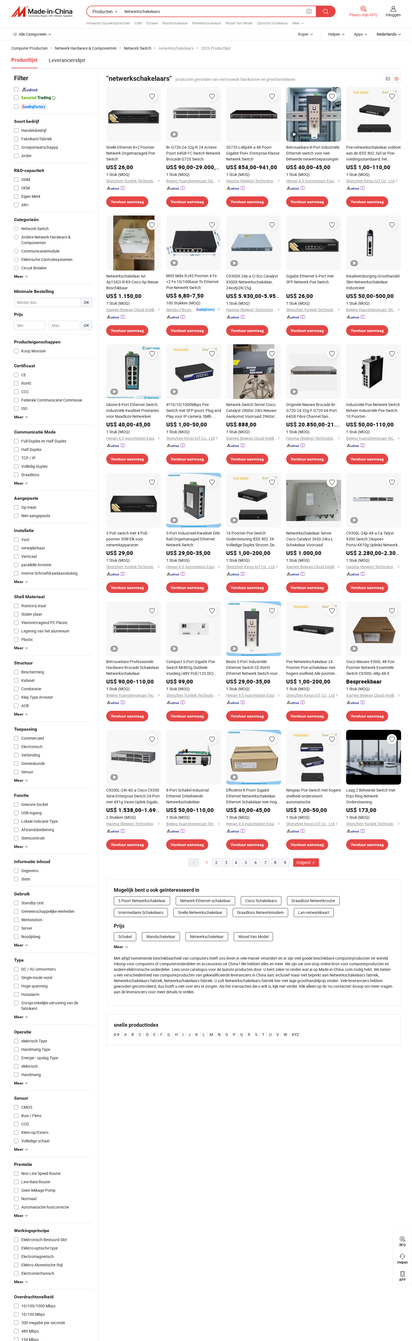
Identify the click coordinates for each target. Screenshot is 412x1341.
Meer (118, 947)
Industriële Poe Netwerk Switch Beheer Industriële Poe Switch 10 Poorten (373, 410)
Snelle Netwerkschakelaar (200, 912)
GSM (138, 23)
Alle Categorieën (33, 34)
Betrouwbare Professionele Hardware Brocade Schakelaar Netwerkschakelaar (132, 667)
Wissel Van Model (239, 23)
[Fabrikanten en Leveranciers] (41, 11)
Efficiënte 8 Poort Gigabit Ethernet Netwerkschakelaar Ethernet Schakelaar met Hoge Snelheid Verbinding (252, 796)
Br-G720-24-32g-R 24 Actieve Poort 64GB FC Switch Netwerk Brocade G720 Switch (193, 153)
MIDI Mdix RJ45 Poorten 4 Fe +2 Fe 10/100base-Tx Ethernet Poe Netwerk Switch (192, 281)
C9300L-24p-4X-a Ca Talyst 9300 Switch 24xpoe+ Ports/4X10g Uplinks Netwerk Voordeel (372, 539)
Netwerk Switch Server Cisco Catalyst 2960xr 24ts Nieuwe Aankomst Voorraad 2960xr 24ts (251, 410)
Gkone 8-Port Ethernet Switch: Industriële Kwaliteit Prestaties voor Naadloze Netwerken (132, 410)
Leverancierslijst (67, 60)
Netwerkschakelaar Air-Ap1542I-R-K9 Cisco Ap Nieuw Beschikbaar (132, 281)
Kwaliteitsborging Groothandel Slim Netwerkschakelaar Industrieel (372, 281)
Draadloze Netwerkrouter (313, 900)
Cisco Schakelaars (261, 900)
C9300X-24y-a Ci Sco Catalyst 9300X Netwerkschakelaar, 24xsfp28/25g (252, 281)
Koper (303, 34)
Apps (358, 34)
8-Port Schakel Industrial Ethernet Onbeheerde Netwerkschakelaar (187, 795)
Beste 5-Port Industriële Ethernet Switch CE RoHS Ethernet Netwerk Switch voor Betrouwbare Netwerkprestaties (252, 667)
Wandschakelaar (175, 23)
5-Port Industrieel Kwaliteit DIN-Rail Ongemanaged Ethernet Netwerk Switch (193, 538)
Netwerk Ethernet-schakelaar (205, 900)
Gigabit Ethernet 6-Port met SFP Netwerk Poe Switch (310, 279)
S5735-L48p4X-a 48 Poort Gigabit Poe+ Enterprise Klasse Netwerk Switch (252, 153)
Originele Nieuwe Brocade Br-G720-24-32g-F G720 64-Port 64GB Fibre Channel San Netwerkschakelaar (311, 410)
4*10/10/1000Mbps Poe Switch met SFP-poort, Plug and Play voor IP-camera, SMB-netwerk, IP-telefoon (193, 410)
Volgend (303, 862)
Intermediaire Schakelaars (140, 912)
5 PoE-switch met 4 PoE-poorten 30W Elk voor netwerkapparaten (127, 538)
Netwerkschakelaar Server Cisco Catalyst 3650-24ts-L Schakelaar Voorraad (309, 538)
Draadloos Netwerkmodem (260, 912)
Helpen (334, 34)
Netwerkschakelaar (206, 23)
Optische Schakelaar (272, 23)
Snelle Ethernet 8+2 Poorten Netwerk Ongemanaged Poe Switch (130, 153)
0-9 (116, 1034)
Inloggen (393, 14)
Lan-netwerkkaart (313, 912)
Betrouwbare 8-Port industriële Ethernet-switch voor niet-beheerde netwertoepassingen (312, 153)
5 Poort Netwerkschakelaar (142, 900)
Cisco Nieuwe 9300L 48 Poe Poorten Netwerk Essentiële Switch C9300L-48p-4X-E (370, 667)
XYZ (295, 1034)
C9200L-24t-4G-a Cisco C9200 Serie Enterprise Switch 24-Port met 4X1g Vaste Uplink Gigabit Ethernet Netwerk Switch (133, 796)
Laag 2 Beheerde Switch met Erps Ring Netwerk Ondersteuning (370, 795)
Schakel (152, 23)
